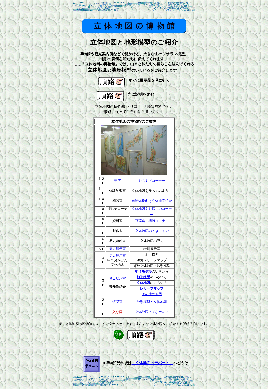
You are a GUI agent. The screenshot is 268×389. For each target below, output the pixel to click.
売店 (117, 180)
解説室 (117, 302)
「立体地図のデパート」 (152, 363)
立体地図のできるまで (152, 231)
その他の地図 (152, 294)
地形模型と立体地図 (152, 302)
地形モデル (143, 271)
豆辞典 (140, 221)
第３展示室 (117, 249)
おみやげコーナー (151, 180)
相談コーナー (158, 221)
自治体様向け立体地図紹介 (152, 201)
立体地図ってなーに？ (152, 312)
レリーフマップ (152, 288)
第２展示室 (117, 256)
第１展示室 (117, 278)
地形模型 (143, 277)
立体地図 (143, 282)
